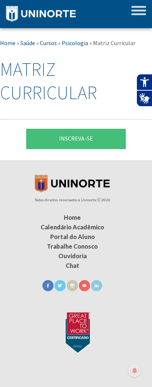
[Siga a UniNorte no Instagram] (73, 288)
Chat (72, 265)
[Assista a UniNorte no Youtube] (85, 288)
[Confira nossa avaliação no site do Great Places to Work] (76, 331)
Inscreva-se (76, 138)
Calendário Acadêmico (72, 226)
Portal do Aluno (72, 236)
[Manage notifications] (135, 371)
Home (7, 43)
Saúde (27, 43)
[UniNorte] (72, 190)
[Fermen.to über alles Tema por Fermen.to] (76, 378)
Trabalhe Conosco (72, 246)
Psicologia (75, 43)
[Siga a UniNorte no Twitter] (61, 288)
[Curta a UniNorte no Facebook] (48, 288)
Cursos (48, 43)
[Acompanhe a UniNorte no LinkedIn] (96, 288)
